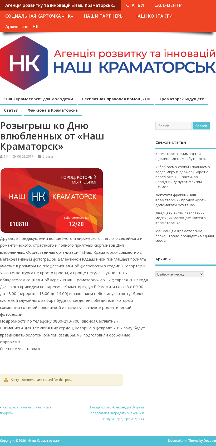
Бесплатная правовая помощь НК (116, 98)
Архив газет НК (22, 26)
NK (6, 156)
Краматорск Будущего (181, 98)
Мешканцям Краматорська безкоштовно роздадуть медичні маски (184, 236)
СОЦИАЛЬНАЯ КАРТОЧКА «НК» (39, 16)
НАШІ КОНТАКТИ (153, 16)
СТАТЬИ (135, 5)
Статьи (11, 110)
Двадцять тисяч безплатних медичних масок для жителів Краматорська (180, 218)
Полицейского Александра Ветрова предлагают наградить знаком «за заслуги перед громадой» (117, 413)
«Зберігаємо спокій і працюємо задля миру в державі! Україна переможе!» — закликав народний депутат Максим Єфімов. (182, 176)
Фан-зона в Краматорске (53, 110)
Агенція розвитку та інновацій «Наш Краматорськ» (60, 5)
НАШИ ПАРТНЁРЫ (104, 16)
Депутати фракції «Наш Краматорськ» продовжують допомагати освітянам (180, 200)
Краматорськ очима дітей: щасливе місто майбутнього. (180, 156)
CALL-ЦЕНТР (168, 5)
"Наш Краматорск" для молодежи (38, 98)
